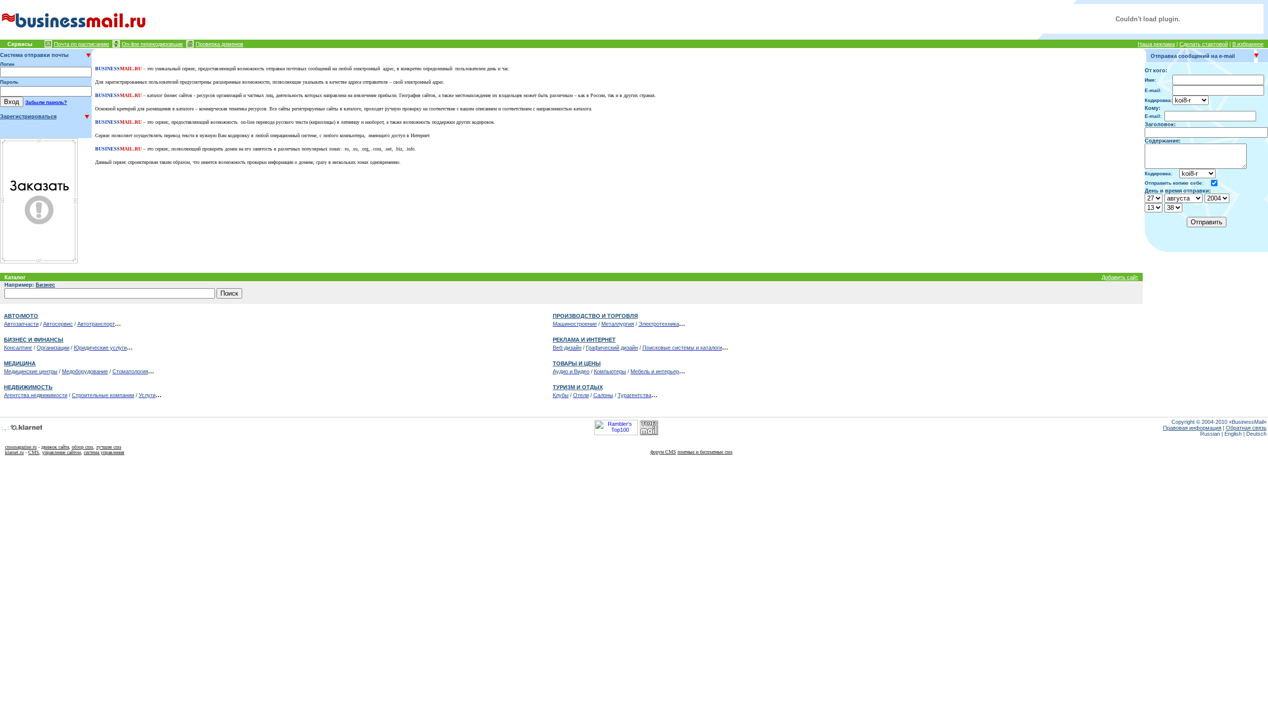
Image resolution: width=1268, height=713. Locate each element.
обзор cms (82, 447)
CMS (33, 452)
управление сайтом (61, 452)
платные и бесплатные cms (705, 452)
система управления (104, 452)
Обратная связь (1246, 428)
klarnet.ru (14, 452)
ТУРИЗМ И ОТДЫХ (578, 387)
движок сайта (55, 447)
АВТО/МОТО (21, 316)
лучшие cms (108, 447)
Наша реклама (1156, 44)
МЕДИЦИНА (20, 363)
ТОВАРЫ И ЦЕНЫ (577, 363)
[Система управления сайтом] (14, 428)
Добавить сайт (1120, 277)
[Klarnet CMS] (30, 428)
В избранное (1248, 44)
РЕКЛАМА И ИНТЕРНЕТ (584, 340)
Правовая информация (1192, 428)
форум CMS (663, 452)
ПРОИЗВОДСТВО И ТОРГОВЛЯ (595, 316)
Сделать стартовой (1203, 44)
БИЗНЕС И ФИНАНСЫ (33, 340)
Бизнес (45, 285)
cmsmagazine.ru (21, 447)
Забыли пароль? (46, 102)
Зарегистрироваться (28, 116)
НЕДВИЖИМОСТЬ (28, 387)
